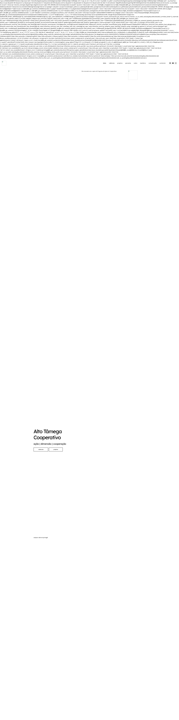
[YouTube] (173, 63)
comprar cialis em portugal (41, 538)
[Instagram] (175, 63)
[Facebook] (170, 63)
